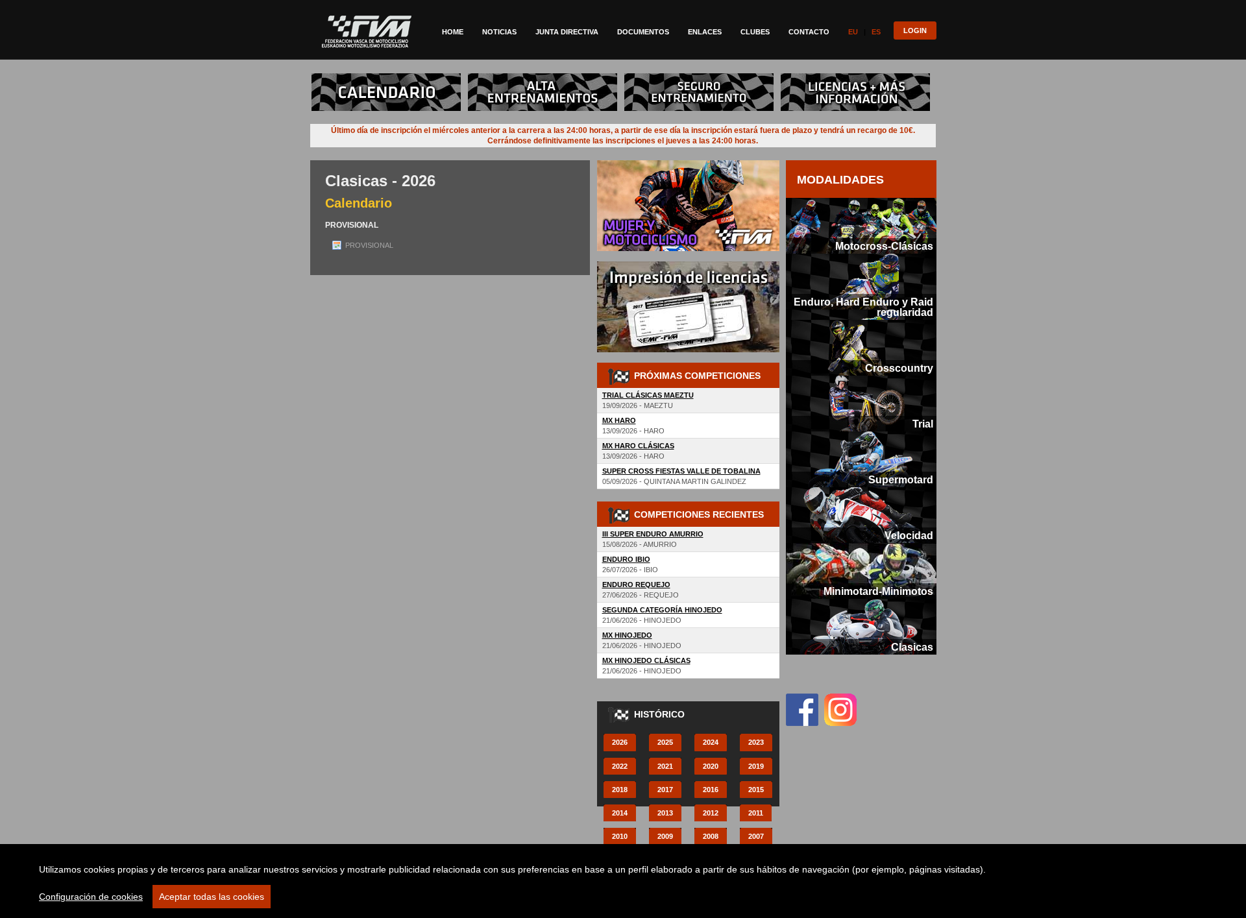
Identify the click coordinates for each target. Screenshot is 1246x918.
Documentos (643, 32)
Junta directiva (566, 32)
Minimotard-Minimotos (878, 591)
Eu (853, 32)
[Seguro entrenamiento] (701, 78)
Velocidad (909, 535)
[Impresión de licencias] (688, 266)
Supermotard (900, 479)
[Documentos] (858, 78)
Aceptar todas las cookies (211, 896)
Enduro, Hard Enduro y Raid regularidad (863, 307)
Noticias (499, 32)
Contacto (808, 32)
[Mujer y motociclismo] (688, 165)
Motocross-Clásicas (884, 246)
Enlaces (705, 32)
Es (876, 32)
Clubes (755, 32)
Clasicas (912, 647)
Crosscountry (899, 368)
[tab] (861, 226)
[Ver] (389, 78)
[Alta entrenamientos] (545, 78)
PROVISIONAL (369, 245)
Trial (922, 423)
